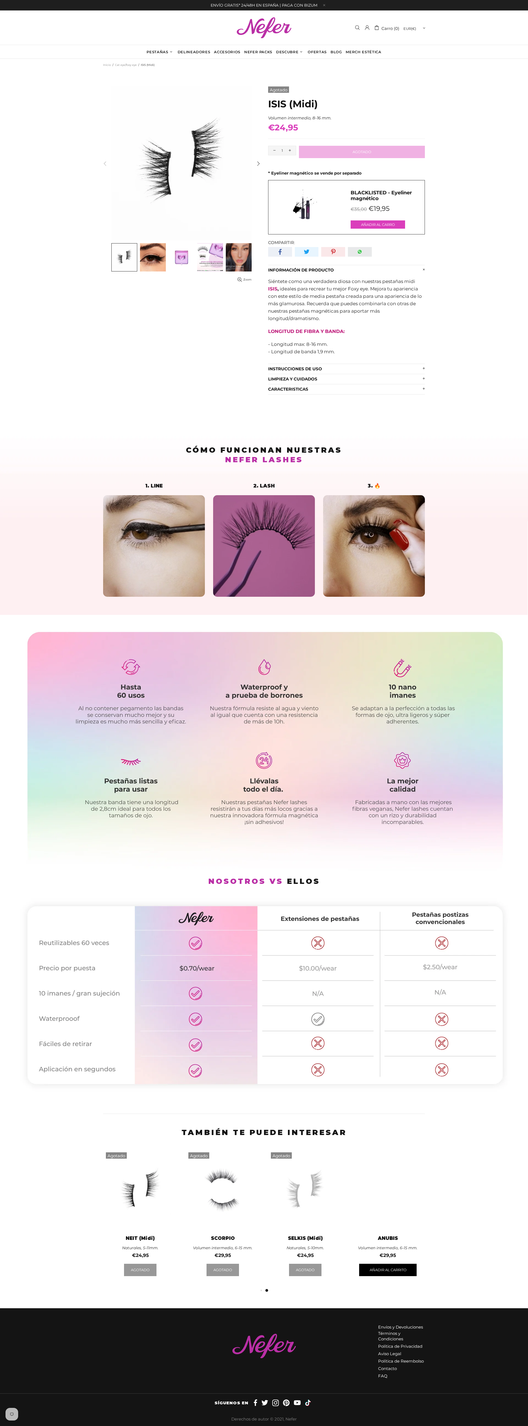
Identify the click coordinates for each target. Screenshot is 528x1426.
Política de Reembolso (401, 1361)
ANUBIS (388, 1238)
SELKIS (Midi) (305, 1238)
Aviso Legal (389, 1353)
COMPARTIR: (281, 242)
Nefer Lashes (264, 27)
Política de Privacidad (400, 1346)
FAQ (382, 1376)
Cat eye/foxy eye (126, 65)
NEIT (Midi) (140, 1238)
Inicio (107, 65)
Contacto (387, 1368)
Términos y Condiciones (390, 1336)
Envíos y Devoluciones (400, 1327)
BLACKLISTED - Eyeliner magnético (381, 196)
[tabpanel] (305, 1218)
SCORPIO (223, 1238)
